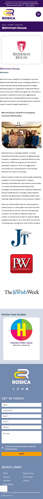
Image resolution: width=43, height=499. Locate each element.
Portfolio (11, 25)
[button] (38, 14)
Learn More (30, 5)
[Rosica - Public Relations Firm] (9, 14)
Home (4, 25)
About (5, 473)
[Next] (39, 338)
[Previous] (3, 338)
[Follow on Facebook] (14, 389)
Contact (26, 480)
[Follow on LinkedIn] (27, 389)
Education (19, 25)
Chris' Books (28, 477)
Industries (6, 480)
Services (6, 477)
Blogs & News (28, 473)
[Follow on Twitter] (22, 389)
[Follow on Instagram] (18, 389)
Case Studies (8, 484)
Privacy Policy (6, 492)
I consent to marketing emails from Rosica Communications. (20, 448)
